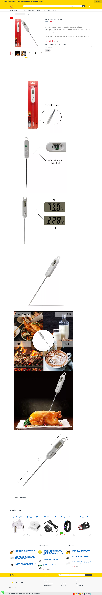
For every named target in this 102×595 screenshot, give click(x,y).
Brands (44, 10)
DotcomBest (28, 593)
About (24, 10)
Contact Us (53, 10)
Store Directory (63, 583)
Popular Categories (30, 10)
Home (11, 13)
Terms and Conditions (48, 583)
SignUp (88, 574)
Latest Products (63, 585)
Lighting (38, 10)
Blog (49, 10)
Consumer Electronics (20, 13)
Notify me (48, 50)
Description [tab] (47, 68)
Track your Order (79, 585)
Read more (24, 535)
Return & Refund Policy (48, 585)
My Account (78, 583)
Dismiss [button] (98, 1)
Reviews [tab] (55, 68)
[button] (41, 17)
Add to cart (41, 535)
